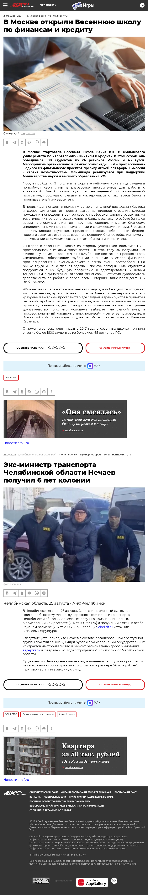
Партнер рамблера (63, 881)
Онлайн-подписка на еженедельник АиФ (86, 792)
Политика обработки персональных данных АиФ (59, 801)
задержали (31, 650)
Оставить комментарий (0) (115, 348)
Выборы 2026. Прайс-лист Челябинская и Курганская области (66, 806)
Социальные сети (55, 797)
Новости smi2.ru (16, 443)
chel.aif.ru (105, 627)
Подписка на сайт (125, 792)
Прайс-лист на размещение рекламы (91, 797)
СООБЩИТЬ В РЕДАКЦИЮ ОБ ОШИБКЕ (50, 810)
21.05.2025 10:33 (12, 15)
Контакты (35, 797)
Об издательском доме (43, 792)
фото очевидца (12, 584)
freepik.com (28, 133)
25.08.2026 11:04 (12, 454)
